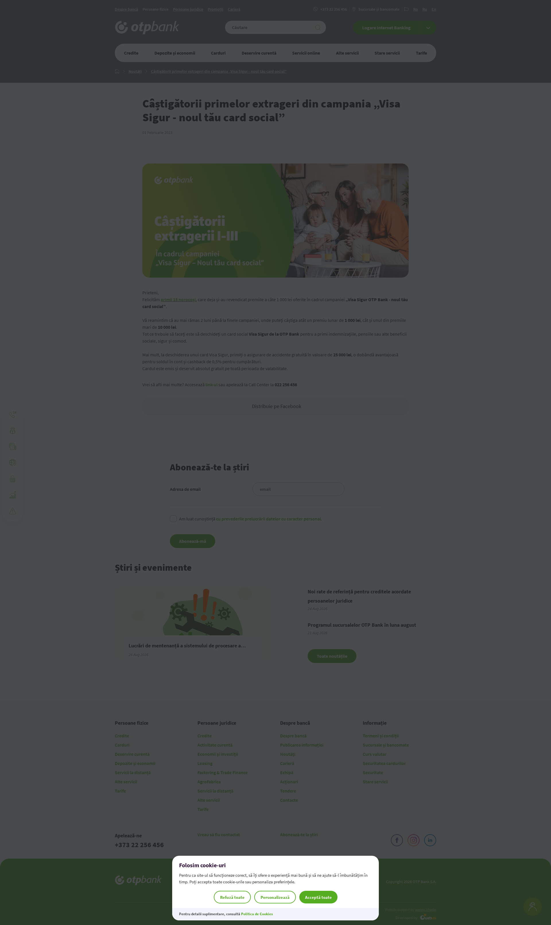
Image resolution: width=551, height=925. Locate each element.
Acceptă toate (318, 897)
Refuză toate (232, 897)
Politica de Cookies (257, 913)
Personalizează (275, 897)
